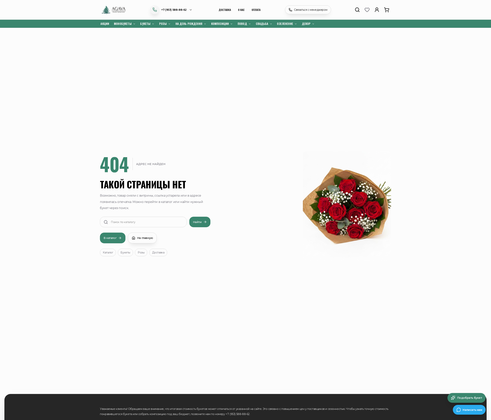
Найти (197, 222)
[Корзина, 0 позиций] (386, 9)
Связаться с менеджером (310, 9)
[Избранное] (366, 9)
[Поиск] (357, 9)
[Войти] (376, 9)
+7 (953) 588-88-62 (174, 9)
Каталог (108, 252)
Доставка (225, 10)
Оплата (256, 10)
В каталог (110, 238)
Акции (105, 23)
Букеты (125, 252)
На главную (145, 238)
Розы (141, 252)
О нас (241, 10)
